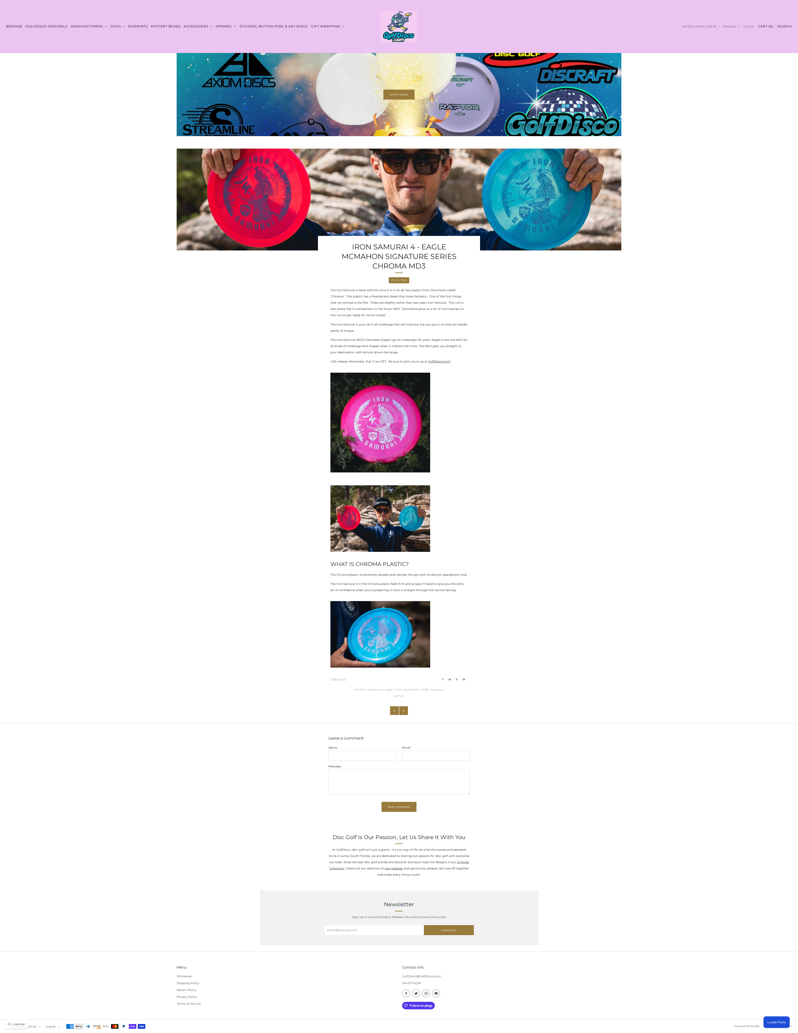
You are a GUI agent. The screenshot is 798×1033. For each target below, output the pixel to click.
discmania (375, 689)
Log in (749, 26)
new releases (393, 868)
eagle (389, 689)
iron (398, 689)
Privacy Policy (187, 997)
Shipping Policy (188, 983)
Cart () (765, 26)
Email (406, 747)
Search (784, 26)
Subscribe (449, 930)
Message (334, 766)
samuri (399, 695)
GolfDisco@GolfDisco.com (421, 976)
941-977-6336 (411, 983)
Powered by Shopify (747, 1026)
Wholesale (184, 976)
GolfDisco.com (439, 361)
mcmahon (411, 689)
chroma (359, 689)
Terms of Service (189, 1004)
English (730, 26)
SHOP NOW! (399, 94)
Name (332, 747)
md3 (425, 689)
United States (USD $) (699, 26)
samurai (436, 689)
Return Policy (186, 990)
